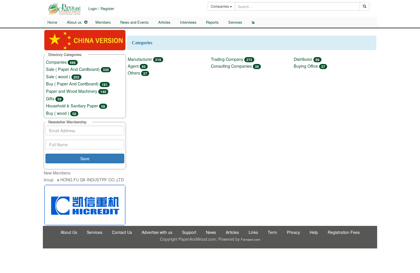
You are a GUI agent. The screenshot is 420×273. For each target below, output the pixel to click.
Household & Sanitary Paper (75, 106)
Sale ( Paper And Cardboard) (77, 69)
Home (52, 22)
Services (235, 22)
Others (137, 73)
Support (189, 232)
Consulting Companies (235, 66)
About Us (69, 232)
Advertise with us (157, 232)
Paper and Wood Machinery (76, 91)
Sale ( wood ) (62, 76)
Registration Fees (344, 232)
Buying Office (309, 66)
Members (103, 22)
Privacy (293, 232)
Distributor (306, 59)
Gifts (53, 98)
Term (272, 232)
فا (253, 22)
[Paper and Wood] (64, 9)
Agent (137, 66)
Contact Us (122, 232)
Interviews (188, 22)
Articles (164, 22)
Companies (61, 62)
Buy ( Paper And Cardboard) (77, 84)
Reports (212, 22)
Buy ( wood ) (61, 113)
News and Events (134, 22)
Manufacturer (144, 59)
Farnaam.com (250, 239)
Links (253, 232)
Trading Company (231, 59)
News (211, 232)
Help (314, 232)
